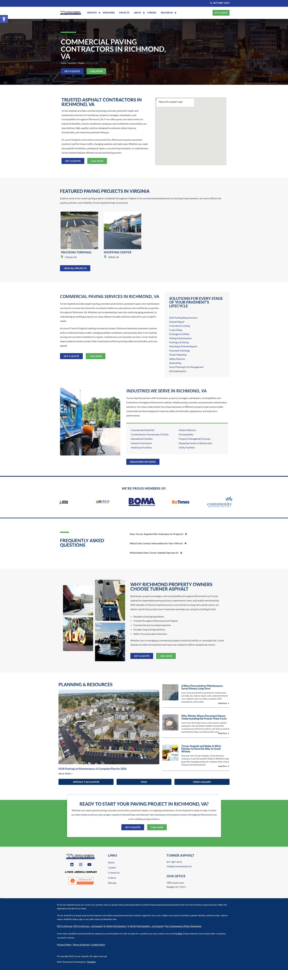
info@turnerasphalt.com (179, 866)
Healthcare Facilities (141, 447)
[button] (4, 19)
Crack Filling (175, 329)
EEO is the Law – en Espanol (88, 926)
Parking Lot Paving (179, 342)
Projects (124, 12)
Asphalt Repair (176, 321)
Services (92, 12)
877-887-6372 (174, 861)
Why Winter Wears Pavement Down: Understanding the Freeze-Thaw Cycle (204, 717)
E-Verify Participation (115, 926)
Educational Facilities (142, 438)
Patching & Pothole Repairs (183, 346)
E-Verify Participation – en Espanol (146, 926)
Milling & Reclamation (180, 338)
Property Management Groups (194, 438)
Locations (72, 63)
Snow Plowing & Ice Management (186, 366)
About (137, 12)
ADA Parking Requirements (183, 317)
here (180, 933)
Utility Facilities (187, 447)
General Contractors (141, 443)
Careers (151, 12)
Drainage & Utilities (179, 334)
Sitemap (112, 882)
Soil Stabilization (177, 371)
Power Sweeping (177, 354)
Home (63, 63)
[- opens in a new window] (72, 864)
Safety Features (177, 358)
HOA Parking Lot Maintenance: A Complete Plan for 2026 (92, 768)
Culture (112, 877)
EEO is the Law (64, 926)
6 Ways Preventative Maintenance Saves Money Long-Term (202, 687)
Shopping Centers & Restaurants (195, 443)
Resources (167, 12)
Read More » (65, 774)
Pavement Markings (179, 350)
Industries (109, 12)
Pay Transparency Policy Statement (183, 926)
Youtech (91, 961)
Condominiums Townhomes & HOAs (150, 434)
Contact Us (114, 872)
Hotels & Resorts (187, 430)
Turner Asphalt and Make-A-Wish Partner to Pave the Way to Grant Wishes (201, 748)
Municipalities (186, 434)
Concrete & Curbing (179, 325)
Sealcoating (175, 362)
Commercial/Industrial (142, 430)
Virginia (81, 63)
